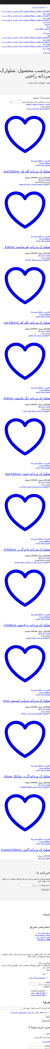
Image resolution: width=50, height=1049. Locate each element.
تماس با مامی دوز (43, 937)
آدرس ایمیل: (45, 885)
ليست (47, 104)
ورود (47, 1016)
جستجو (47, 986)
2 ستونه (42, 104)
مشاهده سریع (44, 163)
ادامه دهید (46, 1021)
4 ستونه (29, 104)
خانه (48, 83)
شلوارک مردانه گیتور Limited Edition (25, 850)
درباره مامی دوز (44, 933)
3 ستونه (35, 104)
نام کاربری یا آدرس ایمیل (36, 1008)
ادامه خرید (46, 1041)
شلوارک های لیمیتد (43, 165)
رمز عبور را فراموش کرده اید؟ (22, 1012)
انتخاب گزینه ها (44, 180)
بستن (48, 970)
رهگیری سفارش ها (42, 935)
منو (48, 35)
